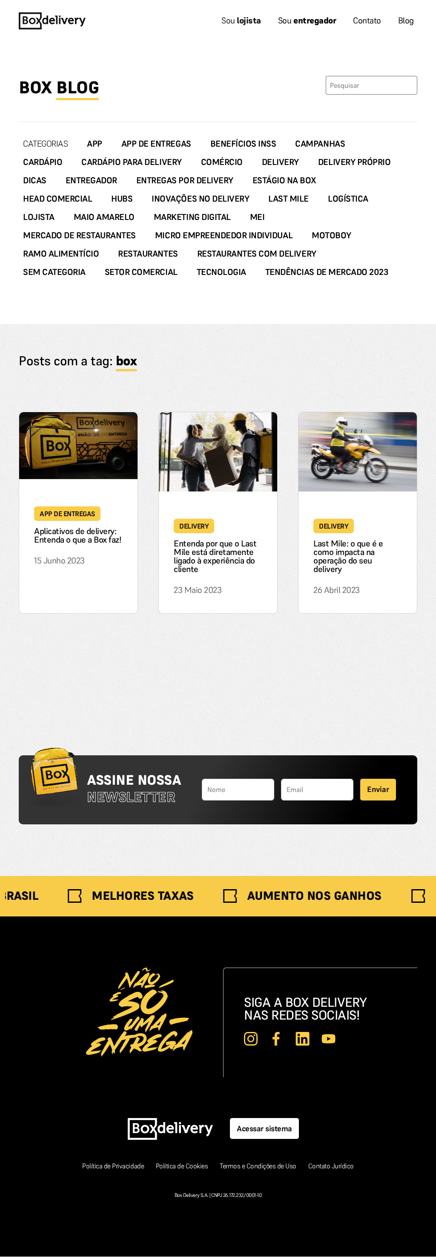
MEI (257, 217)
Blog (406, 20)
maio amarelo (104, 217)
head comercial (57, 198)
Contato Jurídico (331, 1166)
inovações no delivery (200, 198)
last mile (288, 198)
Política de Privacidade (113, 1166)
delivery (280, 162)
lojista (38, 217)
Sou (241, 20)
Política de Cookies (182, 1166)
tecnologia (221, 271)
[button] (378, 789)
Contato (367, 20)
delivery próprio (354, 162)
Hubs (121, 198)
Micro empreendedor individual (224, 235)
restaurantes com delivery (256, 253)
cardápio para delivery (131, 162)
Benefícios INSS (243, 143)
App (94, 143)
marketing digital (192, 217)
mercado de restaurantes (79, 235)
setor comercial (141, 271)
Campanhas (320, 143)
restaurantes (148, 253)
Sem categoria (54, 271)
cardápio (42, 162)
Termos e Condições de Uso (259, 1166)
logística (348, 198)
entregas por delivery (184, 180)
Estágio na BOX (284, 180)
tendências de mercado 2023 (327, 271)
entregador (91, 180)
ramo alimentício (61, 253)
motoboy (331, 235)
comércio (222, 162)
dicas (34, 180)
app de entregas (156, 143)
